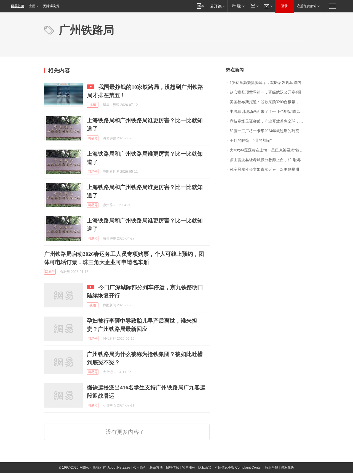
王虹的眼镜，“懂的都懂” (251, 141)
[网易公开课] (217, 6)
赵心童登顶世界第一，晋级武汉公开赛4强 (265, 92)
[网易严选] (237, 6)
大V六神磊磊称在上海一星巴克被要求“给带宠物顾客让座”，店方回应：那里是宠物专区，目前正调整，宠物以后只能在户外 (269, 150)
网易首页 (17, 6)
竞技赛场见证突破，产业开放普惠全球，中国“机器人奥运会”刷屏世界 (269, 121)
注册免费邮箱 (307, 6)
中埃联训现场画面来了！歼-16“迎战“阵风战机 (269, 112)
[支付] (254, 6)
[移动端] (200, 6)
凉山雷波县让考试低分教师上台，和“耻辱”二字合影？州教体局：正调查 (269, 160)
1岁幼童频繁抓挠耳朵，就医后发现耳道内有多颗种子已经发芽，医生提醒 (269, 83)
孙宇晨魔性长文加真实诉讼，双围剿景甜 (264, 170)
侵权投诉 (287, 467)
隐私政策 (205, 467)
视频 (92, 105)
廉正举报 (271, 467)
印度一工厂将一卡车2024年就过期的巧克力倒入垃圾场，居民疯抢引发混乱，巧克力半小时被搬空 (269, 131)
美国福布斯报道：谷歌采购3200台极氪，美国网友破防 (269, 102)
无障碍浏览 (51, 6)
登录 (284, 6)
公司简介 (139, 467)
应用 (32, 6)
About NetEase (119, 467)
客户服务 (188, 467)
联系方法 (156, 467)
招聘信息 (172, 467)
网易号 (93, 138)
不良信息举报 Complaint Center (238, 467)
